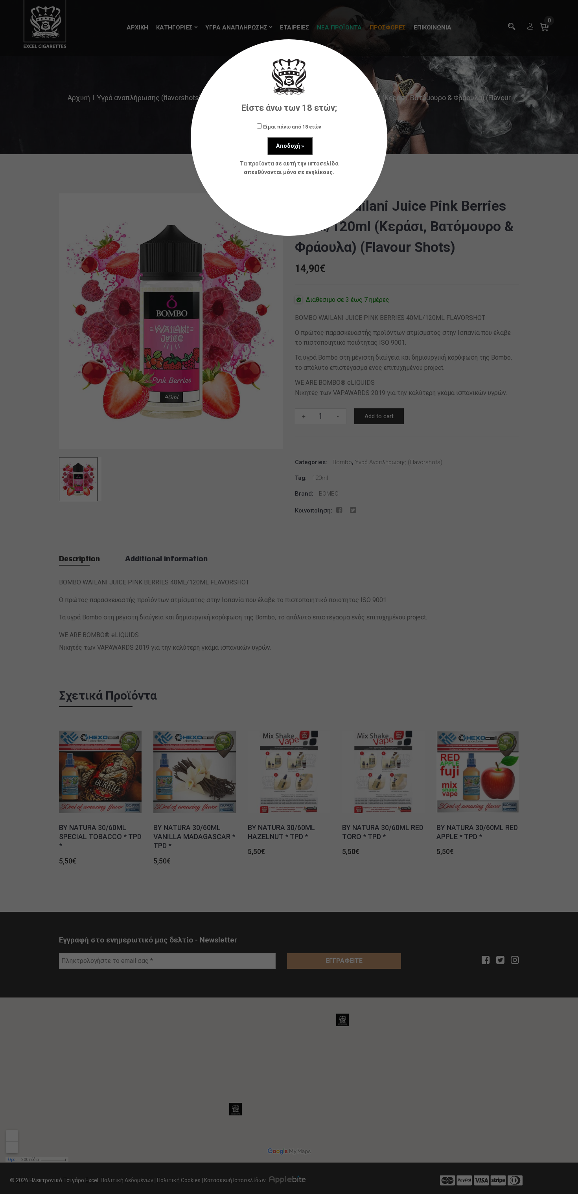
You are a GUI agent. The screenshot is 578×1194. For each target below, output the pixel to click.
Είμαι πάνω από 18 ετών (291, 127)
